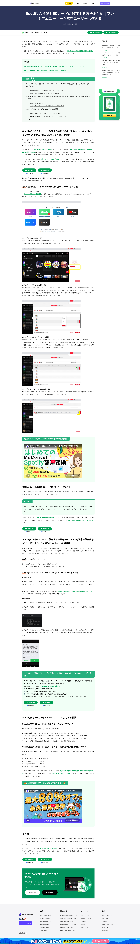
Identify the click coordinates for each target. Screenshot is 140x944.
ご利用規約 (104, 921)
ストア (69, 3)
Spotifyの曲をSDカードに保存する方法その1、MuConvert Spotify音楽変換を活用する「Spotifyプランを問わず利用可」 (57, 85)
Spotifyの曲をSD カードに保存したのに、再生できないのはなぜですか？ (49, 116)
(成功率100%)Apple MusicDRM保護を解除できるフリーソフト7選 (111, 54)
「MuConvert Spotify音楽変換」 (45, 517)
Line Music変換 (43, 930)
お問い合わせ (105, 918)
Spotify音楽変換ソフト (45, 918)
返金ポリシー (105, 927)
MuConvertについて (107, 915)
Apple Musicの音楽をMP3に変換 (68, 918)
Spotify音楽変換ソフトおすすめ (68, 924)
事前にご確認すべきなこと (37, 103)
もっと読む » (105, 50)
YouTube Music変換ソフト (46, 927)
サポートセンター (85, 915)
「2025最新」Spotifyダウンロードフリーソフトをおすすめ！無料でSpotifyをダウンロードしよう (111, 62)
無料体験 (109, 115)
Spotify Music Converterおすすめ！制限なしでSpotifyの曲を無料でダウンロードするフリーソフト (54, 66)
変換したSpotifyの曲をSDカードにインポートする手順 (44, 93)
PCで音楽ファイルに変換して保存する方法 (80, 51)
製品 (78, 3)
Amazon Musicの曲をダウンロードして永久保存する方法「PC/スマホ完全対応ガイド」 (111, 72)
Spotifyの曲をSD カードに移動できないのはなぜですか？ (45, 113)
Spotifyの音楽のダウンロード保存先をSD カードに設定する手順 (47, 106)
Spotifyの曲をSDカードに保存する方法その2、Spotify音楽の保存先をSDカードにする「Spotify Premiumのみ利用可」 (58, 98)
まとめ (28, 119)
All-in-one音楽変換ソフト (46, 915)
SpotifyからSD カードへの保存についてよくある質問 (42, 109)
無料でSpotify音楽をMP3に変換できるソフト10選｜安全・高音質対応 (45, 70)
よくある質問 (84, 927)
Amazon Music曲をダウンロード (68, 930)
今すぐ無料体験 (105, 3)
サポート (93, 3)
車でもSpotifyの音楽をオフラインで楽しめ (80, 520)
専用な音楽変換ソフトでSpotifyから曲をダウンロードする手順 (46, 90)
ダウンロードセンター (86, 918)
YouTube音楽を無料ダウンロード (68, 915)
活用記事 (85, 3)
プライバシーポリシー (107, 924)
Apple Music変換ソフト (45, 921)
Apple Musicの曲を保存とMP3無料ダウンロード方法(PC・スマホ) (111, 46)
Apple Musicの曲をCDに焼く (67, 921)
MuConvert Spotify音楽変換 (43, 149)
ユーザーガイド (85, 921)
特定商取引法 (105, 930)
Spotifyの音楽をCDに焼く (66, 927)
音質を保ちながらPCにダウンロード (51, 159)
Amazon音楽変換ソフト (45, 924)
